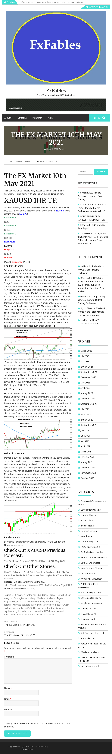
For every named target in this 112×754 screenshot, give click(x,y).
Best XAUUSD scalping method (36, 608)
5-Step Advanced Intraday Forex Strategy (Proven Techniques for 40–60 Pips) (92, 208)
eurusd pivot (87, 520)
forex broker (87, 536)
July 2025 (84, 356)
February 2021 (87, 457)
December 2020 (88, 467)
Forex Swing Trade (90, 541)
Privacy (50, 118)
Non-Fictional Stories (91, 568)
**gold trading (38, 601)
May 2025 (85, 361)
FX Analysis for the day (25, 595)
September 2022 (88, 404)
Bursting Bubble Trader (52, 575)
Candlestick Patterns (91, 509)
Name (8, 688)
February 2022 (87, 414)
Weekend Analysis (46, 598)
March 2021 (85, 451)
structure (64, 286)
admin (64, 149)
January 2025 (86, 366)
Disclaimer (37, 118)
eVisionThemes (28, 749)
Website (8, 709)
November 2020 (88, 473)
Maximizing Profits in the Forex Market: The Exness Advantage (92, 311)
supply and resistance (91, 603)
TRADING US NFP (89, 613)
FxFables (56, 90)
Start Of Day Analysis (91, 592)
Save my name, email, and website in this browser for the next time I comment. (38, 725)
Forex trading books (90, 547)
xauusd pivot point (90, 666)
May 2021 (84, 441)
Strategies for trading (24, 598)
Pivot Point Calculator (91, 578)
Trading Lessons (89, 608)
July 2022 (84, 409)
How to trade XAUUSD (37, 611)
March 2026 (86, 350)
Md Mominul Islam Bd (91, 266)
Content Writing (88, 515)
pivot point (29, 614)
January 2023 (86, 393)
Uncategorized (88, 619)
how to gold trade (17, 611)
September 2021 (88, 425)
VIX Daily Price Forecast (92, 633)
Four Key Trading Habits (48, 572)
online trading (16, 614)
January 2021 (86, 462)
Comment (10, 656)
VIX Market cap (88, 638)
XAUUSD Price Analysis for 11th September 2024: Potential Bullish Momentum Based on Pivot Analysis (91, 285)
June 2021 (85, 435)
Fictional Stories (89, 531)
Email (7, 699)
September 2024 (88, 372)
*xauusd (17, 604)
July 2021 (84, 430)
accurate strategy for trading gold (38, 604)
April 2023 (85, 388)
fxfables (84, 320)
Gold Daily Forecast (47, 595)
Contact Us (22, 118)
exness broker (87, 525)
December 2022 (88, 398)
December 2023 (88, 377)
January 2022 (86, 419)
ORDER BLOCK (88, 573)
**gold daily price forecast (17, 601)
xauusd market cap (45, 614)
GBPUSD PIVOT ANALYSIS (94, 557)
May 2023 (85, 382)
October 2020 (87, 478)
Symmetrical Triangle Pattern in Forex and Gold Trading (90, 196)
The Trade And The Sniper (25, 575)
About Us (8, 118)
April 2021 (85, 446)
